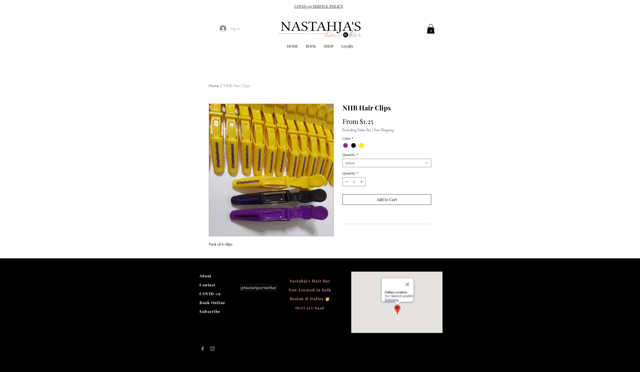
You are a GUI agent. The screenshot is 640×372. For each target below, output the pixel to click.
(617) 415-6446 (310, 307)
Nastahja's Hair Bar (310, 280)
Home (214, 85)
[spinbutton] (354, 181)
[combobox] (386, 163)
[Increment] (362, 181)
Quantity (350, 155)
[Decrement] (346, 181)
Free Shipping (384, 129)
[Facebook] (203, 348)
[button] (431, 29)
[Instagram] (212, 348)
